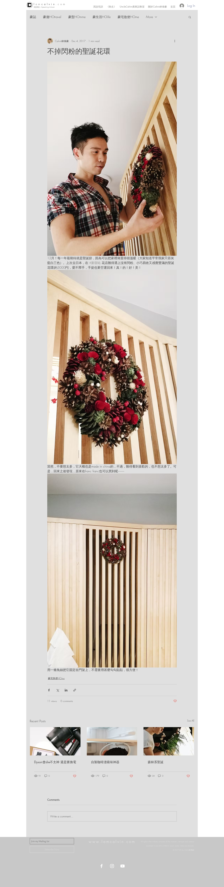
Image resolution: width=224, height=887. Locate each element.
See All (190, 720)
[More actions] (175, 41)
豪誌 (33, 17)
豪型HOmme (77, 17)
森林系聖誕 (155, 762)
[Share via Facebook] (49, 690)
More (149, 17)
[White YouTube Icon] (122, 866)
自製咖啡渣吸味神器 (105, 762)
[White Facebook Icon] (101, 866)
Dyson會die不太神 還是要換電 (55, 762)
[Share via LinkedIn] (66, 690)
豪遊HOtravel (52, 17)
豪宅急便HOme (128, 17)
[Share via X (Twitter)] (57, 690)
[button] (189, 17)
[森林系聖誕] (169, 741)
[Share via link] (74, 690)
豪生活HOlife (102, 17)
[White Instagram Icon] (112, 866)
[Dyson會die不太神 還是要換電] (55, 741)
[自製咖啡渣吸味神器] (112, 741)
